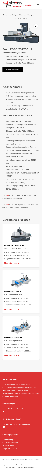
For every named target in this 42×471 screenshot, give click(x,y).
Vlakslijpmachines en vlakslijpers (22, 15)
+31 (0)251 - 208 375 (9, 449)
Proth (4, 18)
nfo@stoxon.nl (8, 445)
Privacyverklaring (10, 467)
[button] (38, 4)
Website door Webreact (26, 467)
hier (7, 195)
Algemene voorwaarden (10, 465)
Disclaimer (24, 465)
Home (4, 15)
